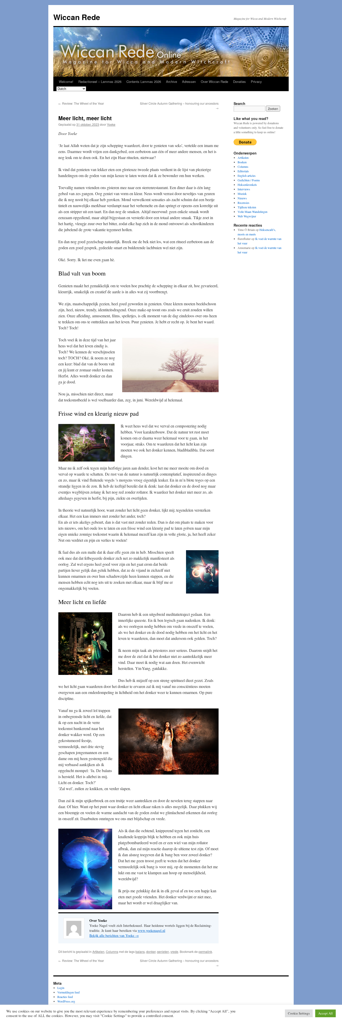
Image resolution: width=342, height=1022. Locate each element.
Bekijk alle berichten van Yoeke (114, 935)
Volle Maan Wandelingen (252, 212)
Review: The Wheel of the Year (81, 103)
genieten (163, 951)
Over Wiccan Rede (214, 81)
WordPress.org (66, 1001)
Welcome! (66, 81)
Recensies (243, 203)
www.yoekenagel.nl (151, 930)
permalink (205, 951)
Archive (171, 81)
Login (60, 988)
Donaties (239, 81)
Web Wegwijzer (247, 216)
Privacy (256, 81)
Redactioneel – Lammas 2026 (99, 81)
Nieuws (242, 198)
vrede (174, 951)
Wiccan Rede (76, 17)
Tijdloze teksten (247, 207)
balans (140, 951)
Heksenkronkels (247, 185)
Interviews (244, 189)
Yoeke (111, 124)
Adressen (189, 81)
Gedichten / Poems (249, 180)
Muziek (242, 194)
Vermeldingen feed (68, 992)
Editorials (243, 171)
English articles (247, 176)
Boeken (242, 162)
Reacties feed (65, 997)
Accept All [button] (325, 1013)
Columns (112, 951)
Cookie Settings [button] (299, 1013)
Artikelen (98, 951)
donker (150, 951)
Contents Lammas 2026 (143, 81)
